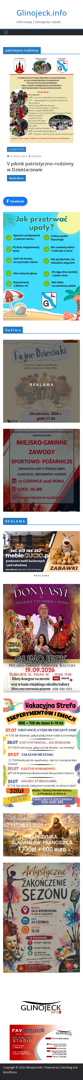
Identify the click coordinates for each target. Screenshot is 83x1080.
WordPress (10, 1072)
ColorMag (66, 1067)
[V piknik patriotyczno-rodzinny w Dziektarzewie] (41, 100)
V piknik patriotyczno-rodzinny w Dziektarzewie (40, 166)
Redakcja (36, 156)
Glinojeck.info (41, 12)
